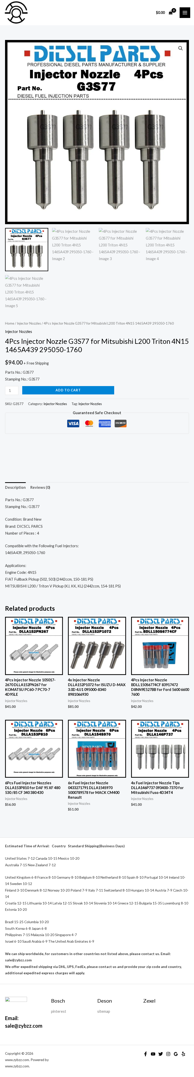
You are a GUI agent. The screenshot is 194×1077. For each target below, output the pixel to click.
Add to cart (68, 390)
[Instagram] (168, 1054)
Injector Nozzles (29, 323)
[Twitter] (160, 1054)
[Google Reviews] (176, 1054)
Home (9, 323)
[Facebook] (145, 1054)
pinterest (58, 1011)
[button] (180, 48)
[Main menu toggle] (185, 12)
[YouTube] (153, 1054)
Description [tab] (15, 487)
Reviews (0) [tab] (40, 487)
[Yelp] (183, 1054)
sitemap (103, 1011)
